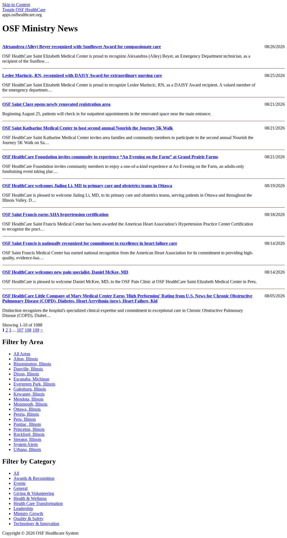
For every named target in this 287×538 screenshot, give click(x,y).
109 (36, 330)
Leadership (23, 508)
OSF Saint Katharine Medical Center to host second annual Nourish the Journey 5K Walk (87, 128)
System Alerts (25, 444)
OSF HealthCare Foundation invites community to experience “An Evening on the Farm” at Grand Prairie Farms (110, 156)
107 (20, 330)
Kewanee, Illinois (29, 394)
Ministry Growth (28, 513)
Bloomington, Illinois (32, 363)
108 (28, 330)
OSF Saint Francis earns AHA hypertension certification (55, 214)
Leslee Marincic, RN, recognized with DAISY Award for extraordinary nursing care (82, 75)
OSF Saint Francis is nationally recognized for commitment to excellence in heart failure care (89, 243)
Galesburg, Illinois (29, 389)
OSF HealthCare (23, 9)
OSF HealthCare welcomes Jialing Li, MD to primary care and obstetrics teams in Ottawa (87, 185)
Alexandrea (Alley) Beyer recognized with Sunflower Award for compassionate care (81, 46)
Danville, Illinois (28, 369)
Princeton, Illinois (29, 429)
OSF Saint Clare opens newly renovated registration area (56, 104)
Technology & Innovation (36, 523)
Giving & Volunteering (33, 493)
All (16, 473)
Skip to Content (16, 4)
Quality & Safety (28, 518)
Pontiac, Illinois (27, 424)
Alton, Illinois (25, 358)
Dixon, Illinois (26, 374)
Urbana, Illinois (27, 449)
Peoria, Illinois (26, 414)
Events (19, 483)
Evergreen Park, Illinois (34, 384)
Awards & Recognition (33, 478)
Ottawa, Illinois (27, 409)
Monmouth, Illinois (30, 404)
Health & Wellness (30, 498)
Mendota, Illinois (28, 399)
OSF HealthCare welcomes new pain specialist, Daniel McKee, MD (65, 272)
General (20, 488)
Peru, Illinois (24, 419)
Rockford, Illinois (29, 434)
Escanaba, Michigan (31, 379)
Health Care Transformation (38, 503)
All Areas (21, 353)
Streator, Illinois (27, 439)
